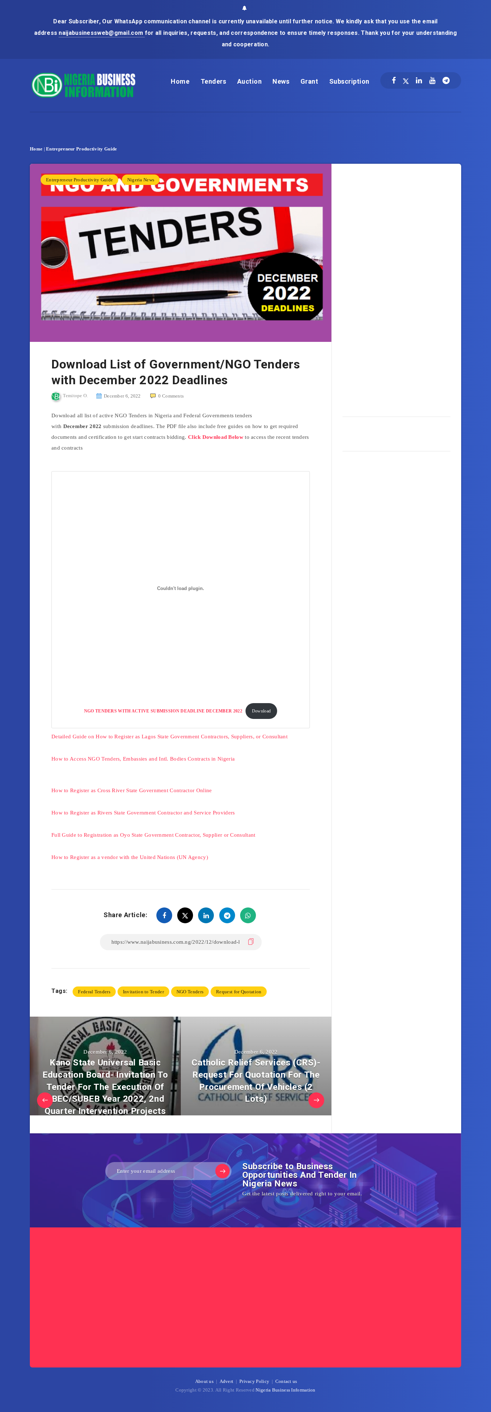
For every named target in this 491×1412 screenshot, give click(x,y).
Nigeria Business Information (285, 1390)
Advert (227, 1381)
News (280, 81)
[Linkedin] (419, 80)
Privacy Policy (254, 1381)
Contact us (286, 1381)
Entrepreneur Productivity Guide (81, 149)
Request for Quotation (238, 991)
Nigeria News (141, 179)
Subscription (349, 81)
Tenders (213, 81)
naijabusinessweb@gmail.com (101, 32)
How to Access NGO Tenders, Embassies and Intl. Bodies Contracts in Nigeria (143, 759)
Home (180, 81)
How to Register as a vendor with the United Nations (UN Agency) (129, 857)
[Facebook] (394, 80)
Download (261, 711)
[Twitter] (406, 80)
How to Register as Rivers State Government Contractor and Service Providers (143, 813)
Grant (309, 81)
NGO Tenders (189, 991)
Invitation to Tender (143, 991)
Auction (249, 81)
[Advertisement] (396, 287)
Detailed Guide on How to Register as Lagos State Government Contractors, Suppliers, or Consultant (169, 736)
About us (204, 1381)
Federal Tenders (94, 991)
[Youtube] (432, 80)
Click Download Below (215, 437)
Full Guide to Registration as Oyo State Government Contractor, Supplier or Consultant (153, 835)
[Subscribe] (222, 1171)
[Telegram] (446, 80)
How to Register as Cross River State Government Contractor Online (131, 790)
